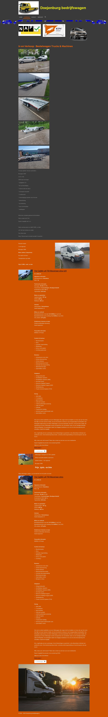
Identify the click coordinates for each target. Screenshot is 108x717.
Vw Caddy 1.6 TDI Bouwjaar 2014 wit (50, 271)
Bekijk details (37, 447)
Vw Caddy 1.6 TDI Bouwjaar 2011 (48, 477)
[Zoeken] (45, 17)
